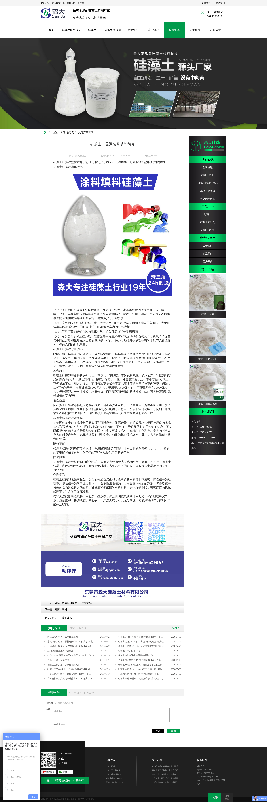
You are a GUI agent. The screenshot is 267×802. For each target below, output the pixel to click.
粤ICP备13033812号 (86, 799)
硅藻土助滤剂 (112, 29)
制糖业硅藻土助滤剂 (114, 778)
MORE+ (176, 628)
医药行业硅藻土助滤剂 (115, 782)
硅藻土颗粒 (207, 230)
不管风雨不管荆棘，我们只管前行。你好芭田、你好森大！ (165, 770)
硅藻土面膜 (110, 766)
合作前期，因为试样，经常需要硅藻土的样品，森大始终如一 (166, 778)
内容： (49, 709)
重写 (173, 731)
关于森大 (195, 29)
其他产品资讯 (85, 132)
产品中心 (133, 29)
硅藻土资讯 (207, 175)
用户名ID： (51, 703)
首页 (51, 29)
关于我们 (208, 245)
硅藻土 (92, 29)
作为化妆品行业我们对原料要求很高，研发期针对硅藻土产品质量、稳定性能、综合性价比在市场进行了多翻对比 (166, 766)
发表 (158, 731)
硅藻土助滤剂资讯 (208, 183)
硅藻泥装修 (65, 617)
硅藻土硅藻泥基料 (113, 774)
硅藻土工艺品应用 (113, 770)
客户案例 (153, 29)
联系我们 (220, 3)
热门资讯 (54, 628)
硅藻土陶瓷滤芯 (71, 29)
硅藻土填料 (61, 609)
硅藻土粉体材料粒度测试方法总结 (73, 603)
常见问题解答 (207, 199)
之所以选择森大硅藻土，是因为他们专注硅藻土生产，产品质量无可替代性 (166, 782)
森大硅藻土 (207, 238)
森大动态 (174, 29)
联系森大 (215, 29)
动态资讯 (71, 132)
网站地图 (205, 3)
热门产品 (207, 269)
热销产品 (111, 760)
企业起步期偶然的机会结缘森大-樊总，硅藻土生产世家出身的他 (165, 774)
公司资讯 (208, 167)
